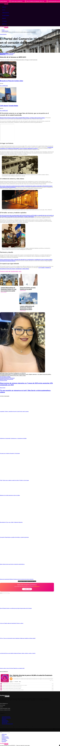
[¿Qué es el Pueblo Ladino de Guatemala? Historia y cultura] (27, 616)
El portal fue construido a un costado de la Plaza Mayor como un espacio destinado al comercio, (26, 148)
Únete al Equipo (2, 705)
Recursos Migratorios (7, 723)
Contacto (1, 706)
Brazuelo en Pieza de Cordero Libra (11, 81)
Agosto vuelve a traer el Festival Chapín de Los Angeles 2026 (12, 668)
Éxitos (4, 719)
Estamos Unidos (6, 717)
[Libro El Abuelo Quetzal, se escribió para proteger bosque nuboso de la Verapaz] (27, 601)
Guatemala (5, 721)
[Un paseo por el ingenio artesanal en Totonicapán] (27, 446)
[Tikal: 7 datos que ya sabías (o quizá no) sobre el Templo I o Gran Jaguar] (27, 467)
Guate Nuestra (3, 34)
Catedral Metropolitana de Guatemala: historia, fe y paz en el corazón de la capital (8, 289)
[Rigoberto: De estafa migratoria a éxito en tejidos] (27, 488)
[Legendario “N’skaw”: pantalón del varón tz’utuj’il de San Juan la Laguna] (27, 404)
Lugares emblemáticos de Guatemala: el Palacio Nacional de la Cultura (27, 307)
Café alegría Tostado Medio (9, 105)
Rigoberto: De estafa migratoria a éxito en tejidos (10, 495)
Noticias (4, 722)
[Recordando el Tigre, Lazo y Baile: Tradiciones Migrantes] (27, 509)
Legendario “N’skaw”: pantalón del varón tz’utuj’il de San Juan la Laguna (14, 411)
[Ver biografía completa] (10, 376)
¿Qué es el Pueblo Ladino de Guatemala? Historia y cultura (11, 623)
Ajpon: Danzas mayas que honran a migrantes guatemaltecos (12, 564)
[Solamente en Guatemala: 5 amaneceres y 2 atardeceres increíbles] (27, 425)
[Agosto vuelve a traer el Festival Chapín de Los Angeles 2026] (27, 661)
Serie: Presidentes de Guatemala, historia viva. (35, 1)
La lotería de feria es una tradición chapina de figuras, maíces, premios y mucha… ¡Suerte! (17, 653)
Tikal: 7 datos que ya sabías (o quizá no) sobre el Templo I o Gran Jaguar (14, 480)
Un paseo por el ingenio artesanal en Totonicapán (10, 453)
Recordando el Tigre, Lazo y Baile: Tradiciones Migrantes (11, 522)
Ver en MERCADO (4, 85)
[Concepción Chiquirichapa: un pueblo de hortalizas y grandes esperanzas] (27, 530)
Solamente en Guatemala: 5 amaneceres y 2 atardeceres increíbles (13, 438)
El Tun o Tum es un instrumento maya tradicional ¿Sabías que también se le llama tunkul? (17, 638)
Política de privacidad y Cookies (5, 708)
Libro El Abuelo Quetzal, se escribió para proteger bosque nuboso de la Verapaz (16, 608)
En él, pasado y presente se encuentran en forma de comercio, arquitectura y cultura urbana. (25, 268)
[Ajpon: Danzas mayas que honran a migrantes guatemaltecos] (27, 551)
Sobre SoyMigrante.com (4, 703)
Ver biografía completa (5, 376)
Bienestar (5, 720)
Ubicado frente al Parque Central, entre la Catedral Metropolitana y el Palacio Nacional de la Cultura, (22, 117)
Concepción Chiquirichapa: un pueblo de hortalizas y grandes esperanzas (14, 537)
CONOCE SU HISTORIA (23, 290)
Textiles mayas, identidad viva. (17, 1)
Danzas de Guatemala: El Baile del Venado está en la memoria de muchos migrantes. (17, 579)
